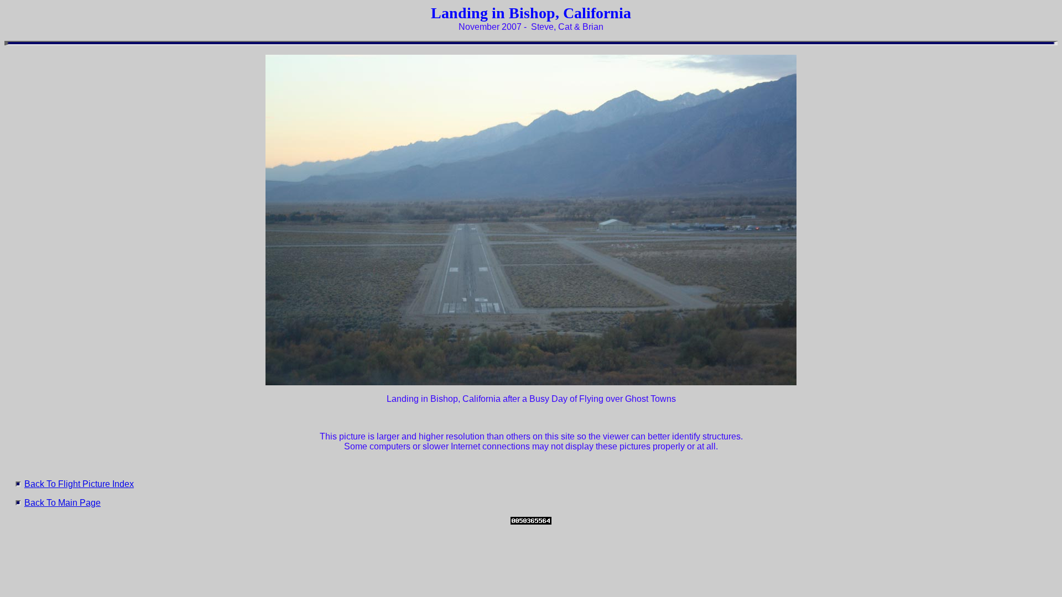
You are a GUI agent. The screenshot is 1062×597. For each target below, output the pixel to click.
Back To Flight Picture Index (79, 484)
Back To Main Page (62, 502)
